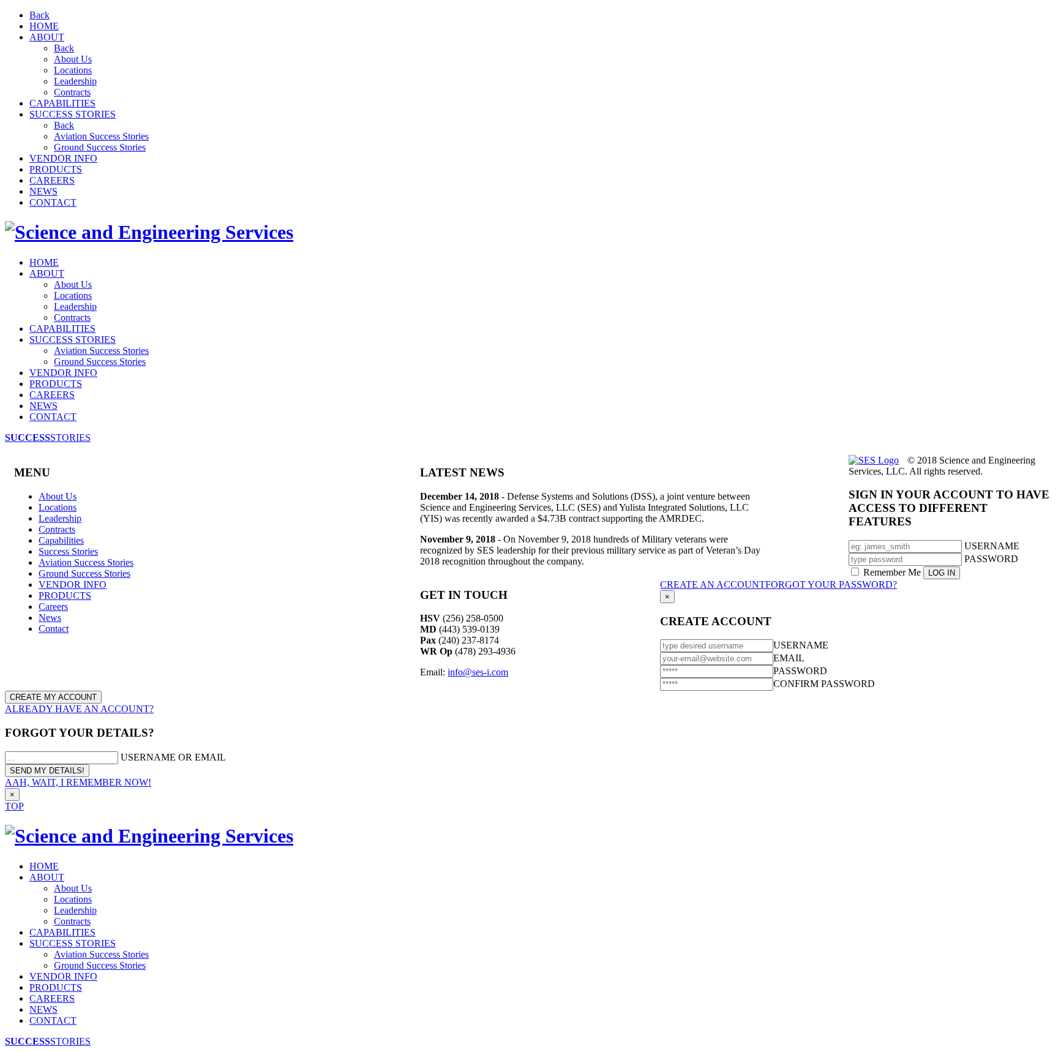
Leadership (75, 81)
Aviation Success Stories (101, 136)
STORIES (48, 437)
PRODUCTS (55, 169)
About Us (73, 59)
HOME (44, 26)
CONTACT (53, 202)
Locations (73, 70)
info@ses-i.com (478, 672)
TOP (14, 806)
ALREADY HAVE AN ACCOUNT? (79, 709)
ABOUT (46, 37)
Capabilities (61, 540)
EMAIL (789, 658)
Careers (53, 606)
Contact (54, 628)
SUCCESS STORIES (72, 114)
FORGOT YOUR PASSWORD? (831, 584)
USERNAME (991, 546)
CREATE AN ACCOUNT (712, 584)
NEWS (43, 191)
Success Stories (68, 551)
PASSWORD (991, 559)
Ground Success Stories (100, 147)
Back (39, 15)
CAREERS (52, 180)
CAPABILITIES (62, 103)
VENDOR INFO (63, 158)
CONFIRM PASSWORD (824, 683)
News (50, 617)
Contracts (72, 92)
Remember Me (892, 572)
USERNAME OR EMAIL (173, 757)
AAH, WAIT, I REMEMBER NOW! (78, 782)
